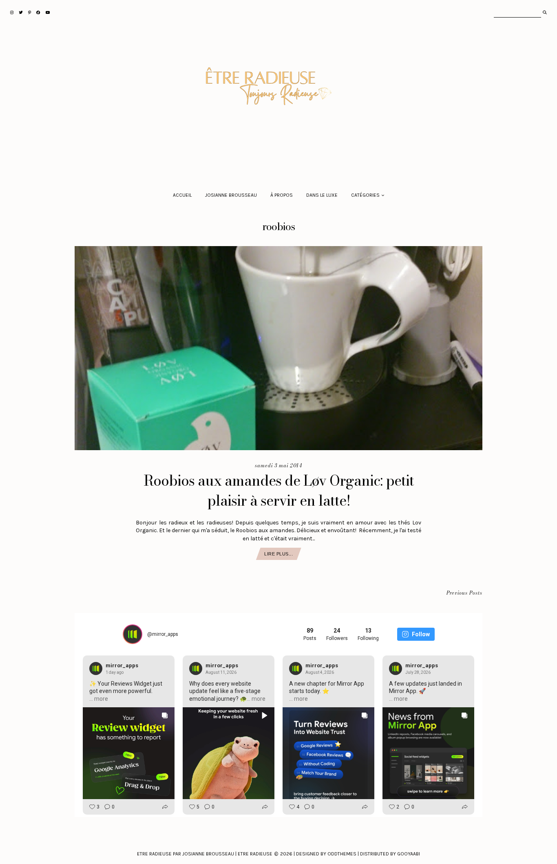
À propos (281, 195)
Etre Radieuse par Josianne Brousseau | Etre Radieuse (204, 854)
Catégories (365, 195)
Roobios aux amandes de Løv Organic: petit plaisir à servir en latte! (279, 490)
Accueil (182, 195)
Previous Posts (464, 593)
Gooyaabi (408, 854)
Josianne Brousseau (231, 195)
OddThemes (341, 854)
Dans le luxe (322, 195)
